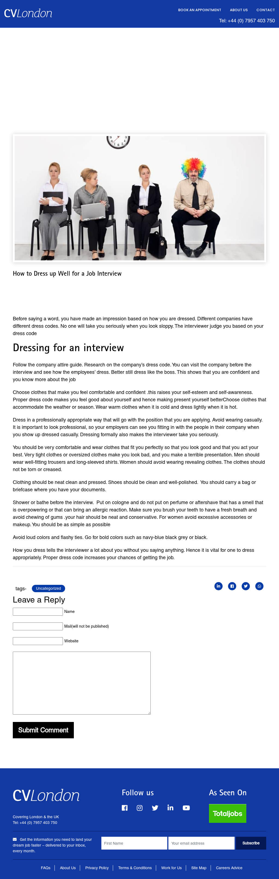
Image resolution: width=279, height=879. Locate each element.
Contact (265, 10)
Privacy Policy (97, 868)
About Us (239, 10)
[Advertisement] (139, 69)
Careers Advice (229, 868)
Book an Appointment (199, 10)
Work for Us (171, 868)
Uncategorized (48, 588)
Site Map (199, 868)
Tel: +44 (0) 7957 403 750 (247, 20)
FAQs (45, 868)
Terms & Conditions (135, 868)
